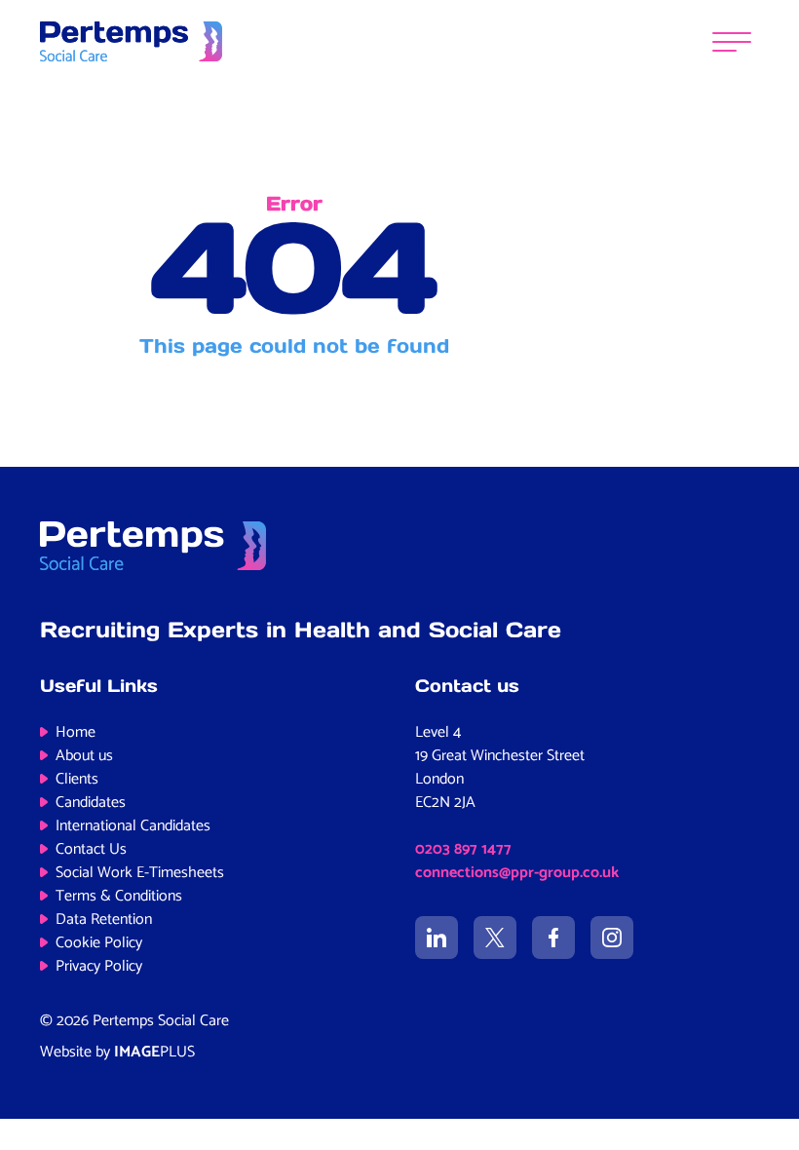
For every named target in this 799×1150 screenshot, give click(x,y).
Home (75, 732)
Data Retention (104, 919)
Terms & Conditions (119, 896)
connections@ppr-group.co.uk (517, 873)
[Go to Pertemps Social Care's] (436, 937)
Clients (77, 779)
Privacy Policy (99, 966)
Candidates (91, 802)
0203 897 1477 (463, 849)
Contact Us (91, 849)
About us (84, 756)
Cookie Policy (99, 943)
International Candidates (133, 826)
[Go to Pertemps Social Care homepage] (131, 40)
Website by (117, 1052)
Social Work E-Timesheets (140, 873)
